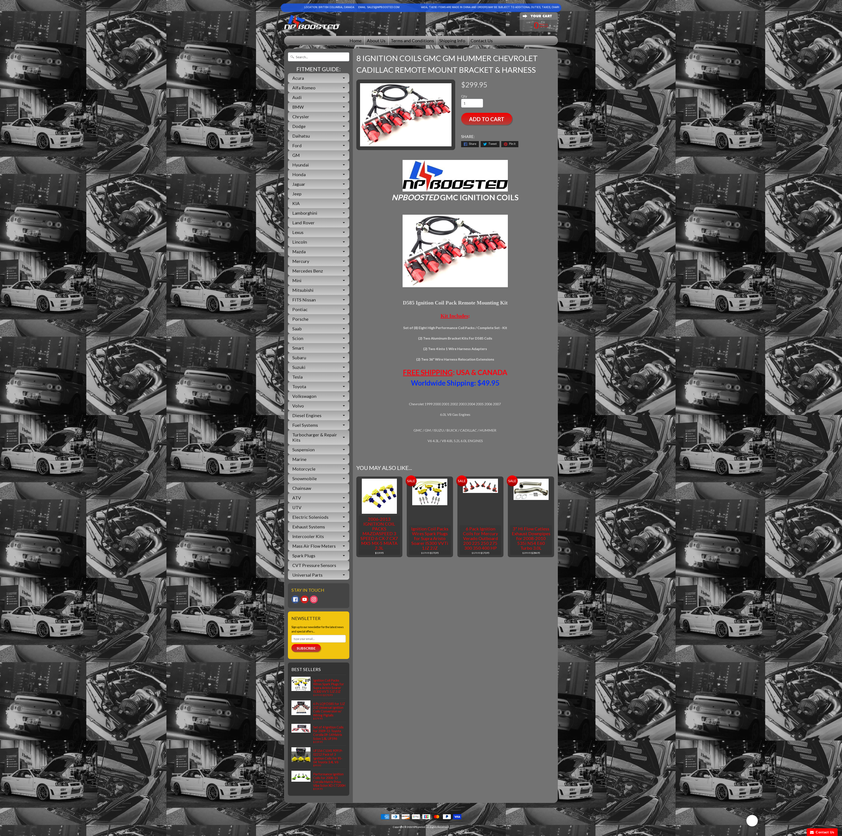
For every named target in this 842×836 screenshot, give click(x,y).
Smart (298, 348)
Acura (298, 78)
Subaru (299, 357)
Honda (299, 174)
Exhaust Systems (308, 526)
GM (296, 155)
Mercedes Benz (307, 270)
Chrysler (300, 116)
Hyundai (300, 164)
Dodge (299, 126)
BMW (298, 107)
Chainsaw (301, 488)
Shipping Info (452, 40)
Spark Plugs (303, 555)
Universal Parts (307, 574)
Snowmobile (304, 478)
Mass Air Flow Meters (314, 546)
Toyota (299, 386)
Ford (297, 145)
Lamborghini (304, 213)
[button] (752, 821)
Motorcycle (304, 468)
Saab (297, 328)
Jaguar (298, 184)
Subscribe (306, 648)
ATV (296, 497)
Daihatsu (301, 135)
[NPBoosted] (311, 22)
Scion (297, 338)
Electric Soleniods (310, 517)
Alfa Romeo (304, 87)
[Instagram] (314, 599)
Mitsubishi (303, 290)
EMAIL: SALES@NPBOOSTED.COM (379, 7)
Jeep (296, 193)
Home (356, 40)
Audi (297, 97)
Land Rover (303, 222)
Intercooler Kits (308, 536)
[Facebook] (295, 599)
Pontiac (300, 309)
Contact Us (482, 40)
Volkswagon (304, 396)
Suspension (303, 449)
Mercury (300, 261)
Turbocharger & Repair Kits (314, 437)
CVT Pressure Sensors (314, 565)
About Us (376, 40)
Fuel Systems (305, 425)
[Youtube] (305, 599)
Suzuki (298, 367)
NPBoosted (418, 826)
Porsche (300, 319)
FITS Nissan (304, 299)
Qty (464, 96)
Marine (299, 459)
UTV (296, 507)
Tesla (297, 376)
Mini (296, 280)
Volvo (298, 405)
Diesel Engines (306, 415)
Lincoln (299, 241)
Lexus (297, 232)
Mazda (299, 251)
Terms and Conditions (412, 40)
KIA (296, 203)
